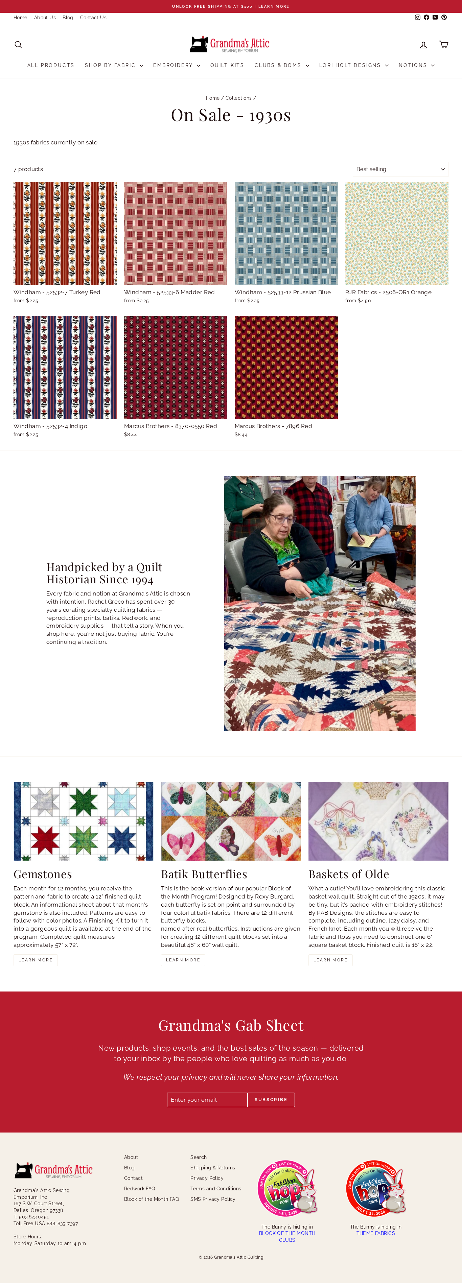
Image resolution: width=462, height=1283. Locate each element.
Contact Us (93, 17)
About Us (45, 17)
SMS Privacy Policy (213, 1199)
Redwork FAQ (139, 1188)
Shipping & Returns (212, 1167)
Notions (414, 65)
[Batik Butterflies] (231, 821)
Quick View (65, 278)
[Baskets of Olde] (378, 821)
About (131, 1157)
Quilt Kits (227, 65)
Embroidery (174, 65)
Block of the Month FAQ (151, 1199)
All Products (51, 65)
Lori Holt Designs (351, 65)
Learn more (36, 960)
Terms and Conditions (215, 1188)
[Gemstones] (84, 821)
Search (198, 1157)
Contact (133, 1178)
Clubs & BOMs (279, 65)
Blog (68, 17)
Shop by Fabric (111, 65)
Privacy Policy (207, 1178)
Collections (239, 98)
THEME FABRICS (375, 1233)
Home (20, 17)
